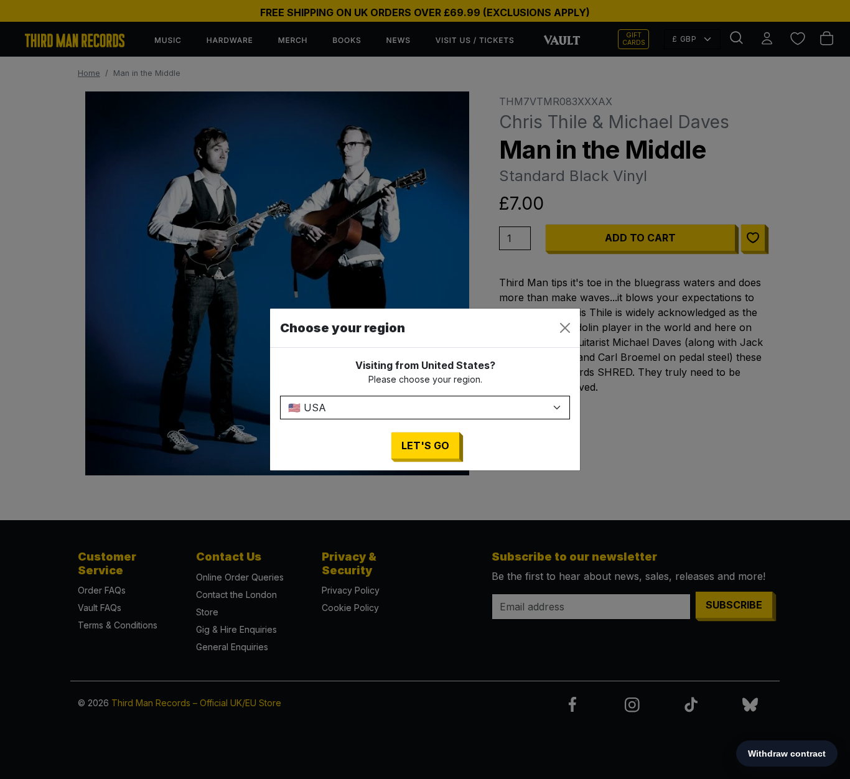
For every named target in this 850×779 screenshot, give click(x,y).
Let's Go (425, 445)
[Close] (565, 328)
